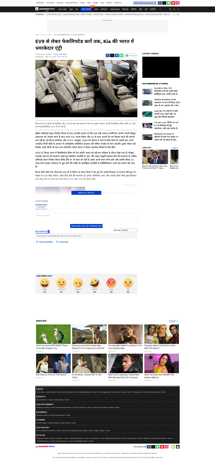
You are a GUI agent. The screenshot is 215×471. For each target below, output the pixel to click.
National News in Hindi (157, 392)
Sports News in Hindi (44, 400)
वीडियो (133, 9)
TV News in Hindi (85, 407)
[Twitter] (164, 3)
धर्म (146, 9)
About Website (63, 453)
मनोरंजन (104, 9)
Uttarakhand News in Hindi (79, 438)
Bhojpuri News (114, 407)
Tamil (89, 3)
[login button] (170, 9)
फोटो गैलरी (86, 9)
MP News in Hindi (149, 438)
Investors (153, 453)
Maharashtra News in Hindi (115, 438)
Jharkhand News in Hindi (46, 441)
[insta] (178, 3)
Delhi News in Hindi (97, 438)
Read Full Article (86, 193)
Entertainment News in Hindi (66, 407)
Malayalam (40, 3)
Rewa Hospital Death (154, 14)
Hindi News (41, 392)
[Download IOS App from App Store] (178, 447)
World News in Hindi (70, 392)
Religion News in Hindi (102, 430)
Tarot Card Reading (69, 430)
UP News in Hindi (62, 438)
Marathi (109, 3)
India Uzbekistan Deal (71, 14)
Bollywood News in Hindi (46, 407)
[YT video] (173, 3)
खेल (140, 9)
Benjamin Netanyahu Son (135, 14)
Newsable (50, 3)
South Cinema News (99, 407)
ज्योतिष (153, 9)
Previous (174, 14)
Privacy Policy (87, 453)
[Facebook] (160, 3)
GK (76, 9)
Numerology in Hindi (85, 430)
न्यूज (71, 9)
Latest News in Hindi (53, 392)
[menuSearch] (178, 9)
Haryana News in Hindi (64, 441)
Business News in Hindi (45, 415)
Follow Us (133, 55)
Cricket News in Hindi (61, 400)
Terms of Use (76, 453)
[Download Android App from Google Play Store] (173, 447)
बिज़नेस (125, 9)
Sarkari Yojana (53, 423)
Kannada (59, 3)
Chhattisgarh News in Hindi (83, 441)
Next (178, 14)
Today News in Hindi (140, 392)
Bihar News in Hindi (164, 438)
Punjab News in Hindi (134, 438)
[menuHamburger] (174, 9)
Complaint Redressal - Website (116, 453)
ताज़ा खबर (62, 9)
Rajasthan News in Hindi (45, 438)
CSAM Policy (98, 453)
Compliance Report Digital (139, 453)
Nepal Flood (98, 14)
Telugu (82, 3)
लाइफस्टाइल (115, 9)
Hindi (102, 3)
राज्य (96, 9)
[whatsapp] (169, 3)
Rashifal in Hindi (55, 430)
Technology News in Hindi (106, 392)
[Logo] (45, 9)
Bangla (95, 3)
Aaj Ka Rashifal (42, 430)
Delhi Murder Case (54, 14)
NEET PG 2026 (86, 14)
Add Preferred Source (143, 3)
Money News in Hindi (62, 415)
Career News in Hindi (68, 423)
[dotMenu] (160, 9)
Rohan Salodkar (60, 54)
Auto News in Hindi (125, 392)
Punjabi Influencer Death (114, 14)
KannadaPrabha (71, 3)
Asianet (45, 446)
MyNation (118, 3)
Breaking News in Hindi (87, 392)
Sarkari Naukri (42, 423)
